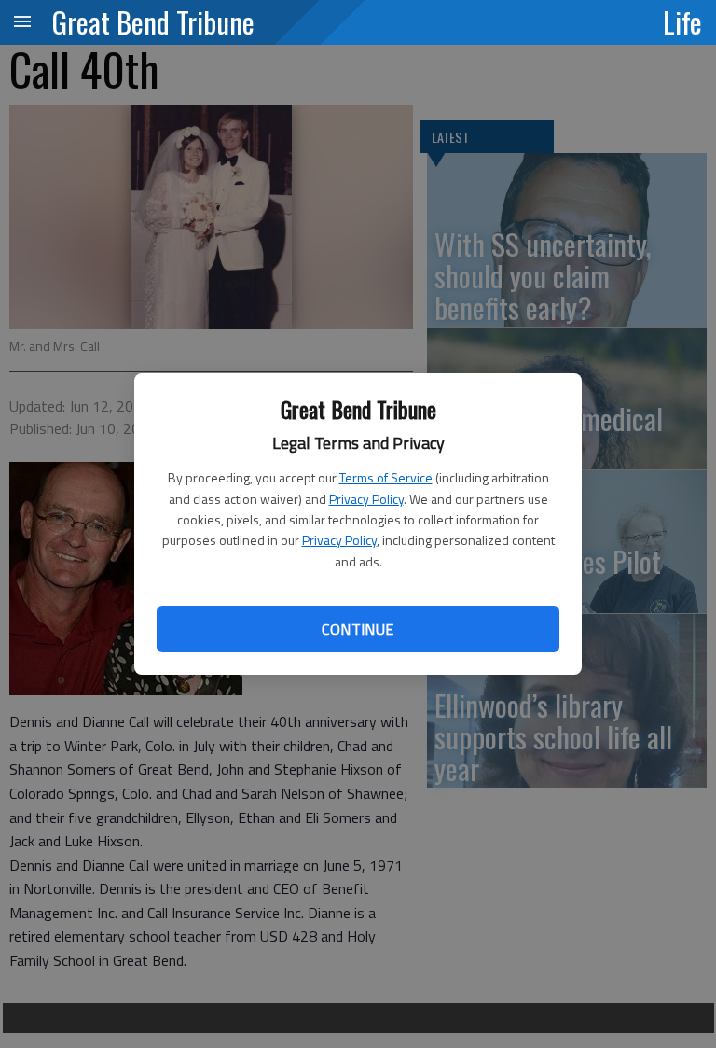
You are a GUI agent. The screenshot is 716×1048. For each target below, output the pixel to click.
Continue (357, 629)
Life (682, 21)
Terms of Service (386, 477)
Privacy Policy (366, 499)
